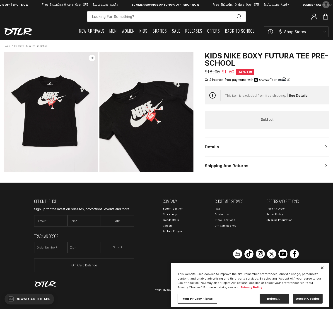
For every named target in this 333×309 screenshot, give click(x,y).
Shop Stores (295, 31)
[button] (29, 299)
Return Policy (274, 214)
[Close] (322, 268)
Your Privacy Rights (167, 290)
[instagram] (260, 253)
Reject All (274, 298)
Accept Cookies (308, 298)
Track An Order (275, 208)
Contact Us (222, 214)
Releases (193, 31)
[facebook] (294, 253)
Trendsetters (171, 220)
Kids (143, 31)
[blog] (237, 253)
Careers (168, 225)
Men (113, 31)
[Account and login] (314, 16)
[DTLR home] (18, 31)
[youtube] (282, 253)
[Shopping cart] (325, 16)
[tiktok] (248, 253)
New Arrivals (91, 31)
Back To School (239, 31)
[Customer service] (270, 32)
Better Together (173, 208)
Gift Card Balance (84, 265)
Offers (213, 31)
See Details (298, 95)
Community (170, 214)
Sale (176, 31)
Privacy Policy (251, 287)
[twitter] (271, 253)
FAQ (217, 208)
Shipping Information (279, 220)
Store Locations (225, 220)
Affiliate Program (173, 231)
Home (7, 46)
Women (128, 31)
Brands (159, 31)
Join (117, 220)
